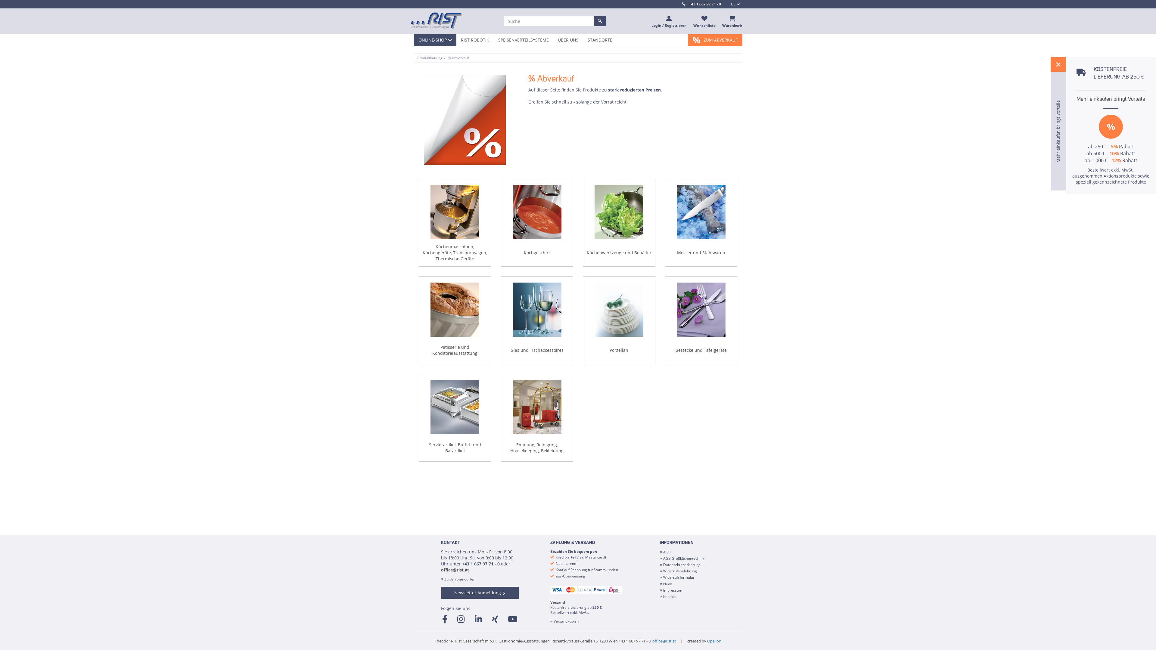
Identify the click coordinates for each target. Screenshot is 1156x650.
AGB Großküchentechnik (683, 558)
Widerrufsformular (679, 577)
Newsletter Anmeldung (477, 593)
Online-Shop (432, 40)
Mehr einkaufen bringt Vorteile (1111, 99)
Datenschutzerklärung (682, 564)
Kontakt (669, 596)
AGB (667, 552)
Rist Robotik (475, 40)
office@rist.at (455, 570)
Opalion (714, 641)
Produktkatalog (430, 57)
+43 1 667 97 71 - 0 (705, 4)
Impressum (672, 590)
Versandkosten (566, 621)
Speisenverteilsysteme (523, 40)
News (668, 584)
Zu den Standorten (459, 579)
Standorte (600, 40)
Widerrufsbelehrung (680, 571)
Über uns (568, 40)
